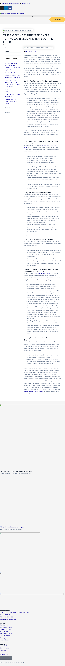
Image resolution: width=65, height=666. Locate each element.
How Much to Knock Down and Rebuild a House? (11, 101)
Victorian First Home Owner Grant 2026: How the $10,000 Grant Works (12, 75)
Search (7, 51)
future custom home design (42, 273)
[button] (32, 16)
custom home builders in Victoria (34, 391)
